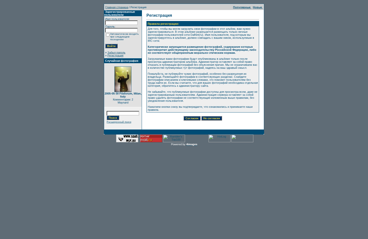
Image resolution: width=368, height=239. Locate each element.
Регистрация (115, 55)
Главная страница (116, 7)
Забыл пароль (116, 52)
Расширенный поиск (119, 121)
